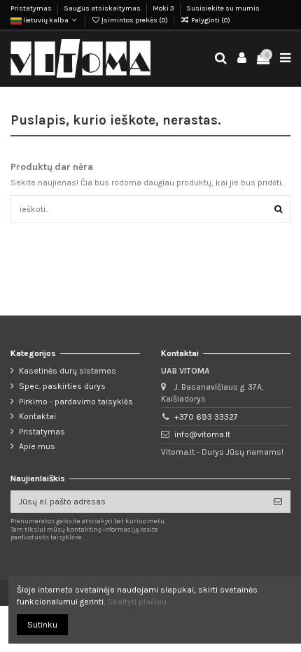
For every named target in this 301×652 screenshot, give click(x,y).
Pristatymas (31, 8)
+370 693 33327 (206, 417)
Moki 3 (164, 8)
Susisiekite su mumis (223, 8)
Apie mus (37, 446)
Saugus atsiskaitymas (103, 8)
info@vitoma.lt (202, 434)
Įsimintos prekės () (134, 20)
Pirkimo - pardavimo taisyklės (76, 401)
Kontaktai (37, 416)
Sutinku (42, 625)
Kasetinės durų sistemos (67, 371)
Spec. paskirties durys (62, 386)
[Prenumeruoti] (277, 501)
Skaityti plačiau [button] (137, 602)
